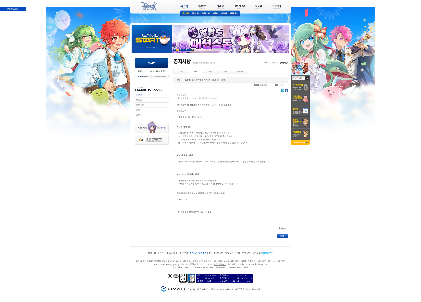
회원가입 (141, 71)
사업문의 (269, 253)
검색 (307, 78)
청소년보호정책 (216, 253)
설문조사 (223, 14)
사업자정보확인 (220, 264)
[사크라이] (239, 71)
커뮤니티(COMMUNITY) (221, 7)
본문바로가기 (6, 1)
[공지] (195, 71)
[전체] (181, 71)
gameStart (152, 36)
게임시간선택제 (232, 253)
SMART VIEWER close (300, 142)
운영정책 (246, 253)
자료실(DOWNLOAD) (258, 7)
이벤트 (215, 14)
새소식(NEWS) (184, 7)
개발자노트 (205, 14)
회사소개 (152, 253)
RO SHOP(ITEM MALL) (240, 7)
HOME (267, 62)
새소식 (275, 62)
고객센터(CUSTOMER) (276, 7)
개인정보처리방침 (198, 253)
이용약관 (162, 253)
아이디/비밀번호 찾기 (157, 71)
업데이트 (195, 14)
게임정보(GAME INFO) (202, 7)
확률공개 (234, 14)
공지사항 (185, 14)
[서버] (210, 71)
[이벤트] (225, 71)
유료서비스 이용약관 (178, 253)
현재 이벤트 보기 (192, 50)
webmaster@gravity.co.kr (172, 264)
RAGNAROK (149, 7)
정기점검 (256, 253)
